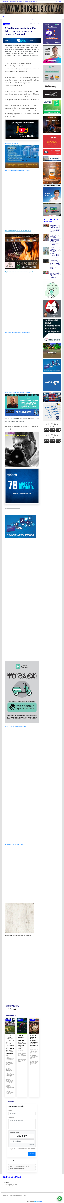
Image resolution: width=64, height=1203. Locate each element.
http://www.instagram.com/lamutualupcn (18, 231)
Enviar (32, 1154)
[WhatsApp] (59, 1)
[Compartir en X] (11, 1009)
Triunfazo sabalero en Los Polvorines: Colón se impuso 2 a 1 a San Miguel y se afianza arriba (22, 1042)
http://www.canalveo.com (12, 143)
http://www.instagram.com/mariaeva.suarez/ (17, 170)
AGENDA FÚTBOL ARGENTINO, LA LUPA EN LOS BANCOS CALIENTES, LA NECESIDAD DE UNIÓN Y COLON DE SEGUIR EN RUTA (10, 1045)
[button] (57, 1)
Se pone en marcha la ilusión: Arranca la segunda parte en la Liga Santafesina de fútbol (34, 1041)
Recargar (31, 1144)
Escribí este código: (14, 1132)
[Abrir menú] (3, 16)
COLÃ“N (32, 20)
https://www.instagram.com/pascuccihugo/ (18, 935)
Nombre (10, 1110)
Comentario (11, 1117)
